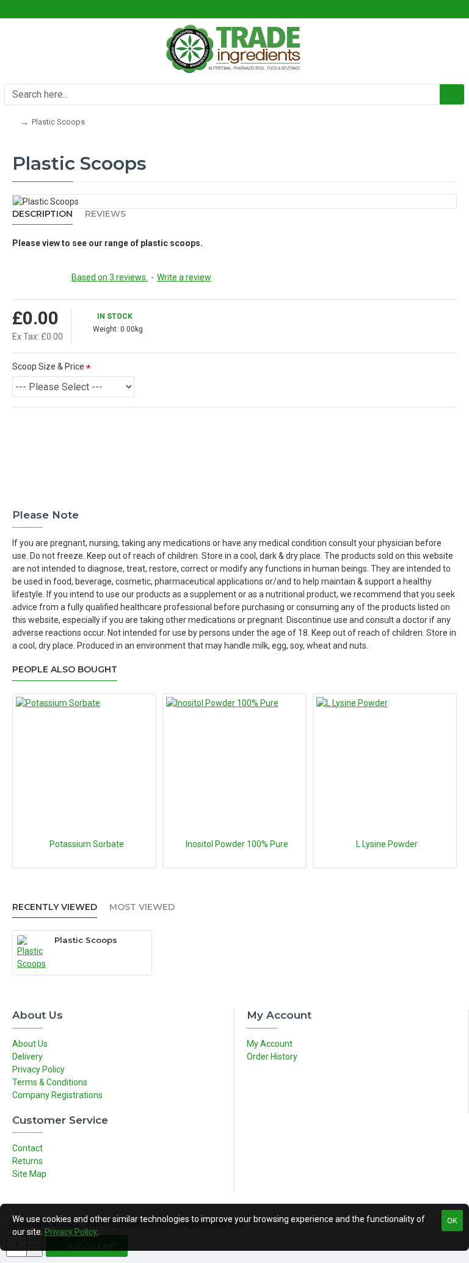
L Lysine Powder (387, 844)
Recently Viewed (54, 907)
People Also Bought (64, 669)
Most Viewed (142, 907)
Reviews (105, 214)
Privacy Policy (71, 1232)
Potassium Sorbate (86, 844)
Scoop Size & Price (48, 366)
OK (452, 1220)
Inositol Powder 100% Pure (237, 844)
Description (42, 214)
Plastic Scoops (85, 940)
